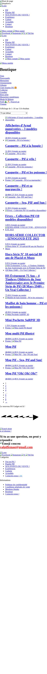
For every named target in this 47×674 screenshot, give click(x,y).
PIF (6, 10)
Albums (3, 85)
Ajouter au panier (19, 138)
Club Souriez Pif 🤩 (8, 88)
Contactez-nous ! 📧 (13, 476)
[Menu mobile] (6, 63)
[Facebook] (5, 33)
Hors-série (4, 95)
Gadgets (8, 471)
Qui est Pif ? (10, 462)
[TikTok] (30, 33)
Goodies (3, 92)
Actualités (9, 22)
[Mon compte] (6, 31)
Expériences (10, 469)
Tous (2, 76)
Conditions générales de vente (17, 487)
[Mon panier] (19, 31)
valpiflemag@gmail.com (16, 447)
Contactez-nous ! (12, 494)
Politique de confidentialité (16, 485)
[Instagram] (16, 33)
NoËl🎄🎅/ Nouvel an (9, 102)
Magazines (4, 80)
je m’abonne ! (5, 431)
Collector (4, 90)
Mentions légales (12, 489)
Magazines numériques (9, 97)
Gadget (8, 19)
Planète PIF (10, 12)
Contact (8, 24)
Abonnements (5, 83)
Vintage (3, 104)
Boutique (9, 26)
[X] (23, 33)
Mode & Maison (7, 99)
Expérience (9, 17)
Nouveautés (5, 78)
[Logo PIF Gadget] (3, 6)
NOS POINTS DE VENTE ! (17, 15)
